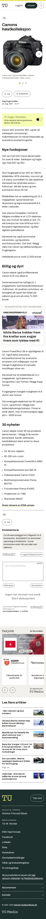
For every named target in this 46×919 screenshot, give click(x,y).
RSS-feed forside (11, 832)
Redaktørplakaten (33, 878)
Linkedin (6, 842)
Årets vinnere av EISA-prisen (18, 505)
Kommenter (23, 94)
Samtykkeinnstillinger (13, 857)
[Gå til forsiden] (5, 6)
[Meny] (41, 5)
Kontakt (6, 895)
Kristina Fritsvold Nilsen (14, 813)
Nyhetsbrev (8, 852)
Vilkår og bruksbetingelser (15, 863)
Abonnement (9, 887)
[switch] (39, 119)
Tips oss (37, 798)
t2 (4, 18)
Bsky (4, 847)
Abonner (31, 5)
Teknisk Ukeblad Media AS (25, 905)
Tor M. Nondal (9, 823)
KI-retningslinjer (10, 868)
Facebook (7, 837)
